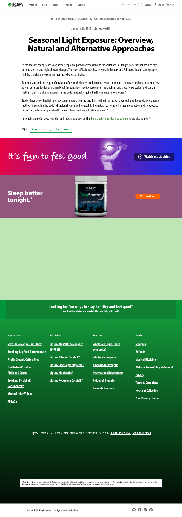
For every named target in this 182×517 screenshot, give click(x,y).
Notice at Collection (147, 390)
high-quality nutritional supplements (111, 119)
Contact (81, 4)
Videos (56, 4)
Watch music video (157, 156)
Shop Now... (151, 196)
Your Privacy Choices (147, 398)
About (69, 4)
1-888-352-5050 (120, 433)
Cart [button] (172, 4)
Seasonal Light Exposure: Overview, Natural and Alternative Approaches (96, 18)
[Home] (52, 19)
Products (33, 4)
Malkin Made (73, 510)
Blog (44, 4)
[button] (146, 4)
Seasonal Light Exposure (50, 129)
